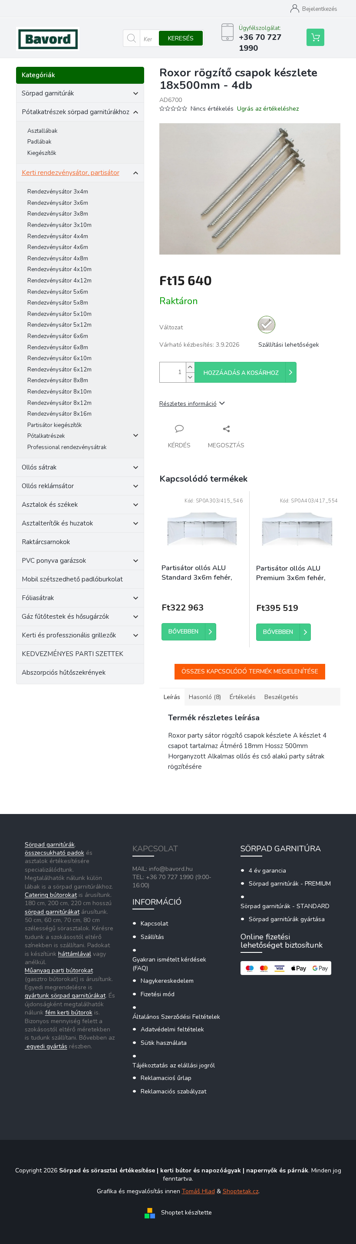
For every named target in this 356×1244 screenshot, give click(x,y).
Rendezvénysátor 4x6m (57, 247)
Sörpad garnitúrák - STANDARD (285, 906)
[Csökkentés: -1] (190, 377)
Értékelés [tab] (243, 697)
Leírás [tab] (172, 697)
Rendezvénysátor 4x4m (57, 236)
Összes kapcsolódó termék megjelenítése (249, 671)
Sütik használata (164, 1043)
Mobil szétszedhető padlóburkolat (72, 579)
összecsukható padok (54, 853)
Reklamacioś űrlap (166, 1078)
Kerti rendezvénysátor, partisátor (70, 172)
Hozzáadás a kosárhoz (241, 373)
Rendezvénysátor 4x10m (59, 269)
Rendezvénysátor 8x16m (59, 414)
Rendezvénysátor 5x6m (57, 292)
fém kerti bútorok (68, 1012)
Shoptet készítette (186, 1212)
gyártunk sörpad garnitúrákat (65, 995)
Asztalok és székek (50, 504)
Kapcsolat (154, 923)
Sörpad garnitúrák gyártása (287, 919)
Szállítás (152, 937)
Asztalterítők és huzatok (57, 523)
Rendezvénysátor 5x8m (57, 303)
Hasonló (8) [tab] (205, 697)
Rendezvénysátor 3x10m (59, 225)
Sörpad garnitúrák (48, 93)
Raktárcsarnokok (46, 542)
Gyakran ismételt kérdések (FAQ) (169, 963)
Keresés (181, 38)
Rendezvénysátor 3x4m (57, 192)
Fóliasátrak (38, 598)
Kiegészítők (41, 153)
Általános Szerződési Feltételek (176, 1017)
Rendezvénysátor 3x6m (57, 203)
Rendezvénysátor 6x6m (57, 336)
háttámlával (74, 954)
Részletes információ (188, 404)
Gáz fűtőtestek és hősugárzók (65, 616)
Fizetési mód (158, 994)
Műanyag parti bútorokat (59, 970)
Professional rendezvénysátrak (66, 447)
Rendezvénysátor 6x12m (59, 370)
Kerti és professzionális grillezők (69, 635)
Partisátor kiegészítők (54, 425)
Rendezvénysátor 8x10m (59, 392)
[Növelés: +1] (190, 367)
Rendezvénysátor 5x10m (59, 314)
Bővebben (183, 632)
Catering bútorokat (51, 895)
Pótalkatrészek (46, 436)
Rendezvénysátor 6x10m (59, 358)
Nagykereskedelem (167, 981)
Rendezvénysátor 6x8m (57, 347)
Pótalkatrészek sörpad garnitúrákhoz (75, 112)
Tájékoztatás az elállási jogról (173, 1065)
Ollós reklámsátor (48, 486)
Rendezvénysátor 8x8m (57, 380)
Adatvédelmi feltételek (172, 1029)
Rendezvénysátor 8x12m (59, 403)
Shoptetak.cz (240, 1191)
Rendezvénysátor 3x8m (57, 214)
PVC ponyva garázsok (54, 560)
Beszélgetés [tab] (281, 697)
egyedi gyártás (46, 1046)
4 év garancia (267, 871)
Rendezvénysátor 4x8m (57, 259)
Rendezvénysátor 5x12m (59, 325)
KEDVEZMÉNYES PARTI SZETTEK (72, 654)
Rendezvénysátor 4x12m (59, 281)
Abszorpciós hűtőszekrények (63, 672)
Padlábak (39, 142)
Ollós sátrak (39, 467)
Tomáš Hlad (198, 1191)
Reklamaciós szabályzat (173, 1091)
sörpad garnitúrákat (52, 912)
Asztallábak (42, 131)
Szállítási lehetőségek (288, 345)
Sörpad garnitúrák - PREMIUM (290, 884)
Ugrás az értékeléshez (268, 109)
